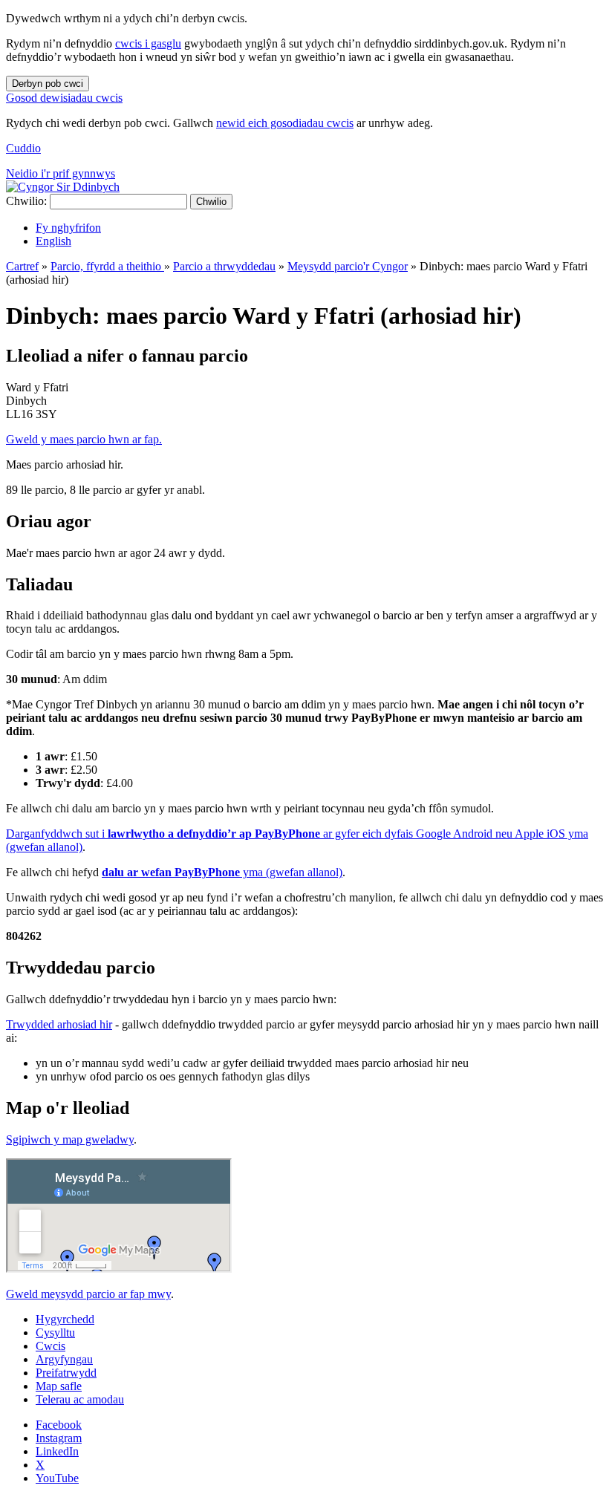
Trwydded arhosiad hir (59, 1024)
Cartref (22, 266)
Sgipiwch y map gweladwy (70, 1139)
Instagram (59, 1438)
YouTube (57, 1478)
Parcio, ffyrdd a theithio (107, 266)
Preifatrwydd (66, 1372)
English (53, 241)
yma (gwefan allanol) (222, 872)
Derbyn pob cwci (47, 83)
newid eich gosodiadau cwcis (285, 123)
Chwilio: (26, 201)
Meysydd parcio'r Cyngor (347, 266)
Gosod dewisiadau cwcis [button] (64, 97)
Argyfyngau (64, 1359)
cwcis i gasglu (148, 43)
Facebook (59, 1424)
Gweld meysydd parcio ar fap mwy (88, 1294)
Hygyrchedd (65, 1319)
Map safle (59, 1386)
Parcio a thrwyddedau (224, 266)
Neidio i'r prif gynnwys (60, 173)
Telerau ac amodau (80, 1399)
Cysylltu (55, 1332)
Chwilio (211, 201)
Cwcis (50, 1346)
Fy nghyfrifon (68, 227)
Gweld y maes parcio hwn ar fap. (84, 439)
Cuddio (23, 148)
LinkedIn (57, 1451)
